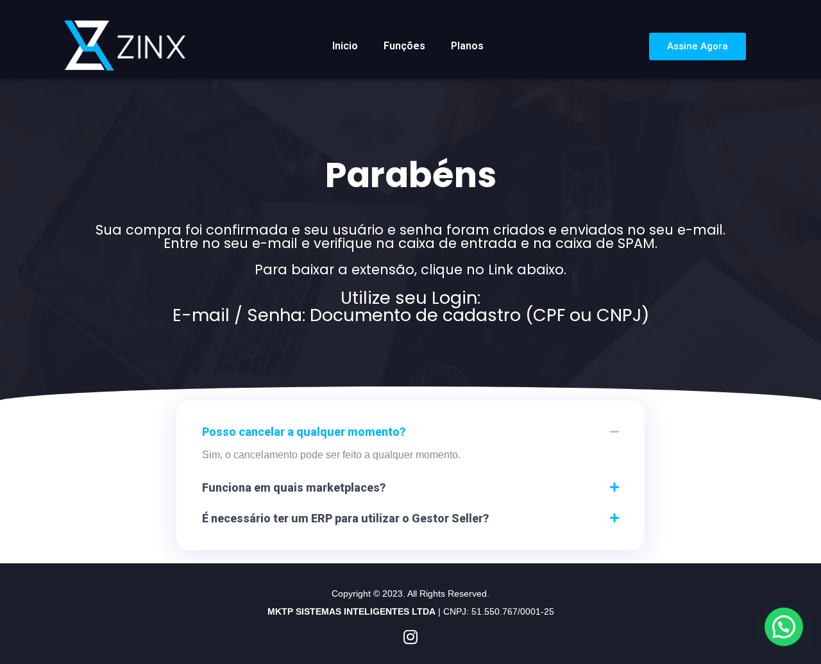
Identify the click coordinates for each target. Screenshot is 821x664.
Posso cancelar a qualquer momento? (303, 431)
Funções (404, 46)
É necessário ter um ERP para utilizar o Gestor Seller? (345, 518)
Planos (467, 46)
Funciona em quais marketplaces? (293, 487)
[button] (410, 432)
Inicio (345, 46)
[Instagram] (411, 637)
